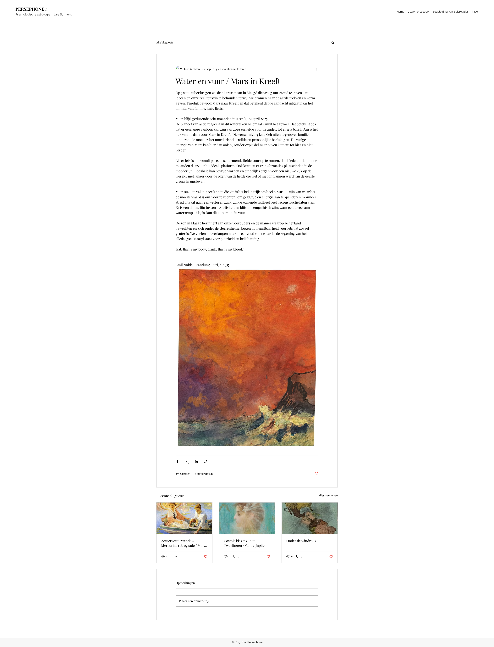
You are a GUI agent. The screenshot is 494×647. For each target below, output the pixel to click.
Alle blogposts (164, 42)
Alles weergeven (328, 495)
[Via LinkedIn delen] (196, 462)
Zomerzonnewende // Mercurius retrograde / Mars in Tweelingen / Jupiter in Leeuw (183, 543)
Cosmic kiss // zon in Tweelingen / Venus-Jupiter (245, 543)
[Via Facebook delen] (177, 462)
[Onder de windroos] (310, 518)
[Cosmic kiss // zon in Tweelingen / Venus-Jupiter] (247, 518)
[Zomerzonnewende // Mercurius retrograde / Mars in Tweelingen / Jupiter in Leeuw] (184, 518)
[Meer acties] (316, 69)
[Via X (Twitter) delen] (187, 462)
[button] (333, 42)
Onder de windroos (301, 540)
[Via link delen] (206, 462)
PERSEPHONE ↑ (32, 9)
